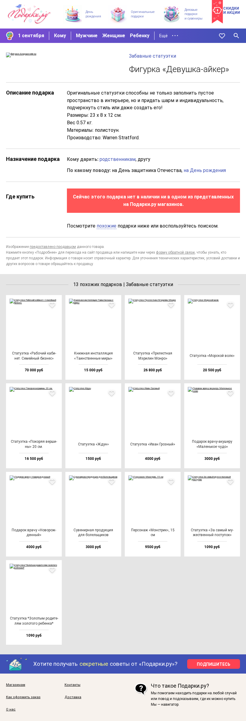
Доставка (72, 697)
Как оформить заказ (23, 697)
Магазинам (15, 685)
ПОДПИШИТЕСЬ (213, 664)
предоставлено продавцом (53, 247)
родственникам (118, 159)
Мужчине (87, 35)
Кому (60, 35)
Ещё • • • (168, 35)
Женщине (113, 35)
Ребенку (139, 35)
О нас (11, 709)
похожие (106, 226)
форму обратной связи (175, 252)
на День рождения (205, 170)
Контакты (72, 685)
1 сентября (31, 35)
